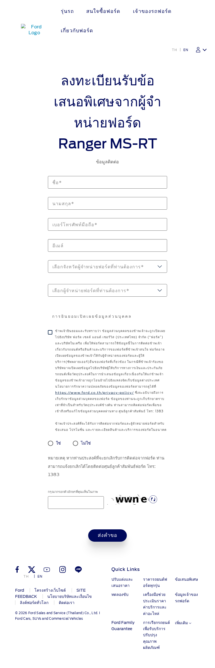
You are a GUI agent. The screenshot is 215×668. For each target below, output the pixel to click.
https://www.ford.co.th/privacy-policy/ (94, 392)
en (185, 50)
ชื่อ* (51, 173)
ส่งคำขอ (107, 535)
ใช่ (58, 443)
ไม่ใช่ (86, 443)
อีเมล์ (51, 236)
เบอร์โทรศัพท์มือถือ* (62, 215)
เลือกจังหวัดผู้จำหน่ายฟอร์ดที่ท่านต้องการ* (98, 266)
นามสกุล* (55, 194)
